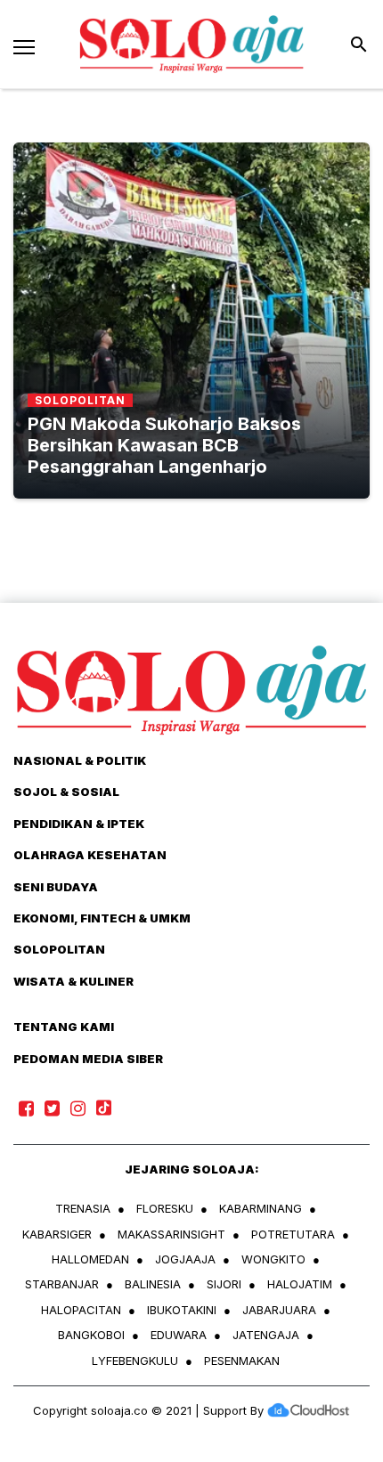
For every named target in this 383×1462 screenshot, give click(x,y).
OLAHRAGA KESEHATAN (90, 855)
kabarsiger (57, 1234)
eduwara (179, 1335)
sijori (224, 1284)
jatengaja (265, 1335)
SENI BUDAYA (55, 887)
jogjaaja (185, 1259)
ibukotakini (181, 1310)
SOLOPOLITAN (59, 949)
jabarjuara (279, 1310)
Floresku (164, 1208)
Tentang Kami (63, 1026)
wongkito (273, 1259)
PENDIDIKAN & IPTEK (78, 823)
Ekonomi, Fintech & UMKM (102, 918)
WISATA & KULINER (73, 981)
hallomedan (90, 1259)
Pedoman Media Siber (88, 1059)
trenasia (82, 1208)
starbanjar (62, 1284)
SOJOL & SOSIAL (66, 791)
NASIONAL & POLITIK (79, 760)
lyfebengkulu (135, 1360)
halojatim (299, 1284)
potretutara (293, 1234)
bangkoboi (91, 1335)
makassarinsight (171, 1234)
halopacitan (81, 1310)
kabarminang (260, 1208)
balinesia (153, 1284)
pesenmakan (242, 1360)
